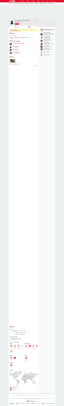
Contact (27, 398)
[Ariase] (43, 403)
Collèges (23, 3)
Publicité (24, 398)
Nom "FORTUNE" (46, 52)
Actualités (22, 1)
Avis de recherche (50, 3)
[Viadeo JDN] (38, 403)
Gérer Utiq (52, 398)
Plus (47, 1)
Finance (38, 1)
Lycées (20, 3)
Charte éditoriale (21, 398)
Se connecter (15, 3)
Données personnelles (41, 398)
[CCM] (17, 403)
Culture (32, 1)
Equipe (17, 398)
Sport (28, 1)
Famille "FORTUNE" (47, 54)
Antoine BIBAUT (15, 46)
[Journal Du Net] (22, 403)
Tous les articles (30, 398)
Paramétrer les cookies (47, 398)
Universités (32, 3)
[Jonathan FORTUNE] (12, 22)
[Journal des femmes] (12, 403)
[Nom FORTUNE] (41, 52)
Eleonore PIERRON (16, 52)
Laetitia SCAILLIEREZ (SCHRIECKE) (18, 43)
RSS (33, 398)
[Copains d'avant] (33, 403)
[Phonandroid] (50, 403)
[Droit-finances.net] (27, 403)
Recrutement (36, 398)
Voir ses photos (36, 65)
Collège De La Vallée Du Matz (15, 37)
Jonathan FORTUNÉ (47, 32)
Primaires (27, 3)
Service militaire (42, 3)
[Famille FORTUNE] (41, 55)
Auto (43, 1)
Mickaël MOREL (15, 49)
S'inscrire (10, 3)
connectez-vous (32, 29)
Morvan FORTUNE (47, 42)
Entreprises (37, 3)
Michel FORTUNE (46, 46)
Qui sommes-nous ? (13, 398)
